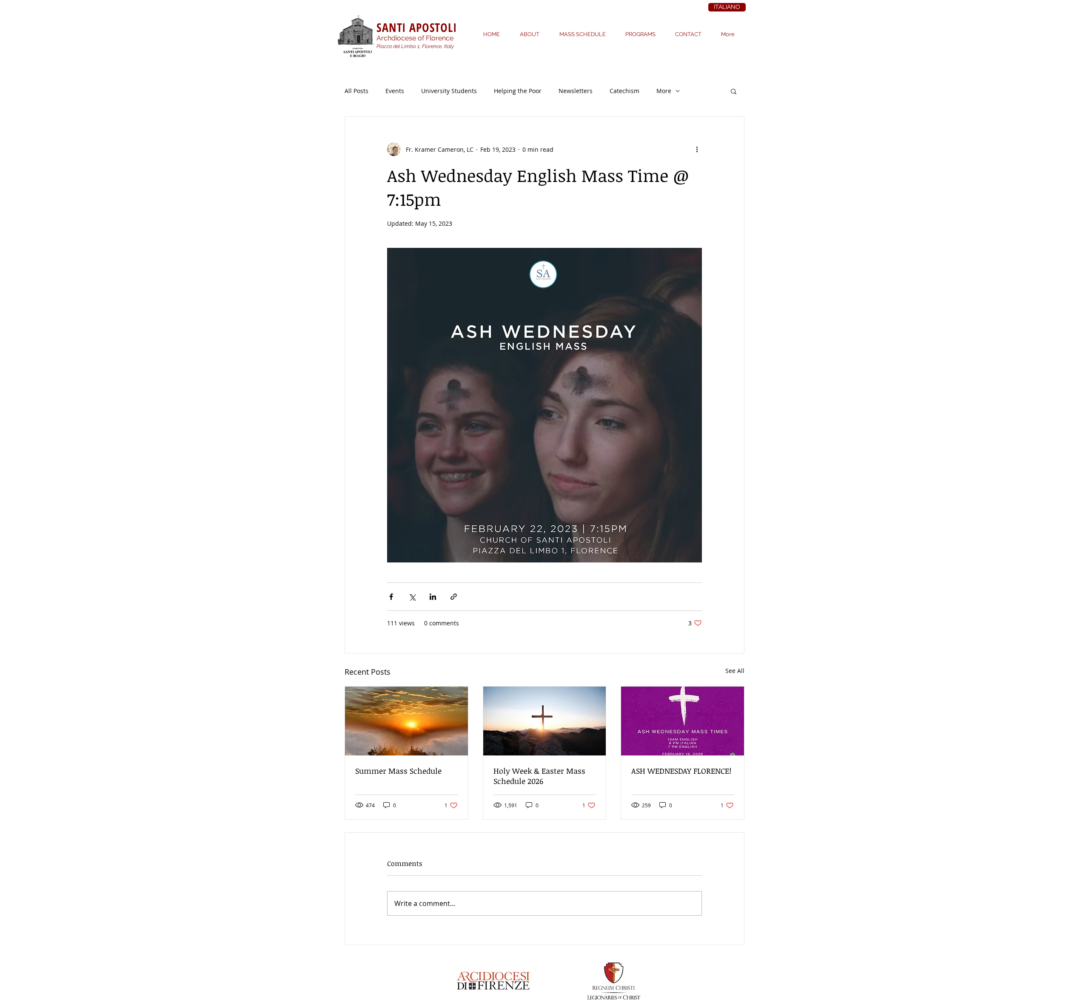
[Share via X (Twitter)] (412, 597)
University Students (449, 91)
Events (394, 91)
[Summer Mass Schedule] (406, 721)
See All (734, 671)
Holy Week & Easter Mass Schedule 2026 (539, 776)
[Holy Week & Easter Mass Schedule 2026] (544, 721)
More (663, 91)
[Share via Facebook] (391, 597)
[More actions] (697, 149)
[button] (734, 91)
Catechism (624, 91)
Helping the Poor (518, 91)
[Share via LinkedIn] (433, 597)
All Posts (356, 91)
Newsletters (576, 91)
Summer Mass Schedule (398, 771)
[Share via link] (454, 597)
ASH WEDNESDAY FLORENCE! (681, 771)
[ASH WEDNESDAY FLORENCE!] (682, 721)
